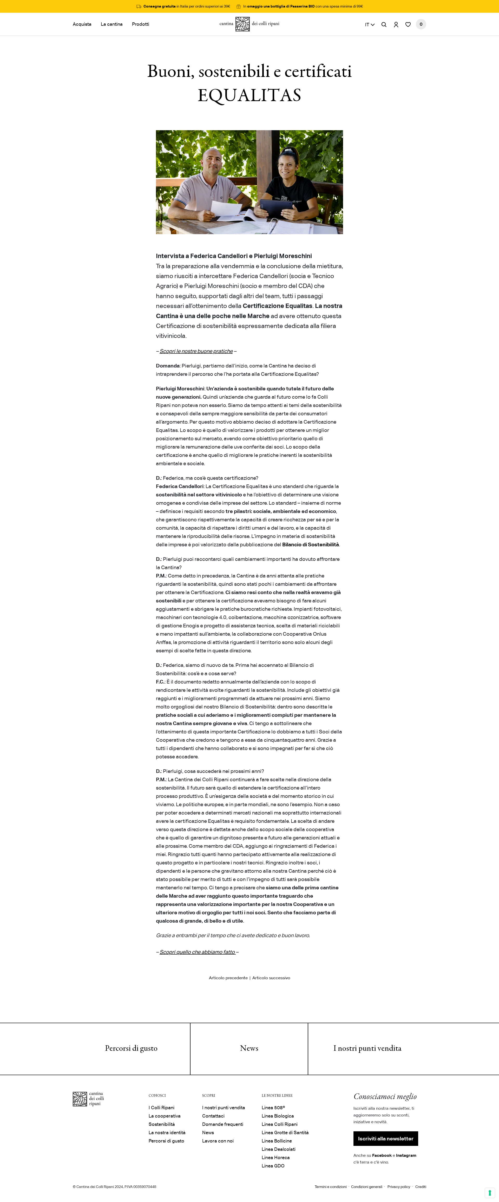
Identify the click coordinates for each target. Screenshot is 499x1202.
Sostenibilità (162, 1124)
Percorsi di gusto (131, 1049)
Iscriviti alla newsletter (385, 1138)
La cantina (112, 24)
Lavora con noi (218, 1141)
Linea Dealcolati (279, 1149)
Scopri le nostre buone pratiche (196, 351)
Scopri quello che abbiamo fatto (197, 952)
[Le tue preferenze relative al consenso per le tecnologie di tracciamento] (490, 1193)
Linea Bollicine (277, 1141)
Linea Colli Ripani (280, 1124)
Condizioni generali (366, 1187)
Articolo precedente (228, 977)
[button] (370, 24)
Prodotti (140, 24)
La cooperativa (165, 1116)
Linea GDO (273, 1165)
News (249, 1049)
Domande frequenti (222, 1124)
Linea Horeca (276, 1157)
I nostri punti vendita (367, 1049)
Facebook (382, 1155)
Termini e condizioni (331, 1187)
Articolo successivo (271, 977)
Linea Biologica (278, 1116)
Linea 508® (273, 1107)
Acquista (82, 24)
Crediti (420, 1187)
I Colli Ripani (161, 1107)
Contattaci (213, 1116)
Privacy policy (399, 1187)
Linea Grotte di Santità (285, 1132)
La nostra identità (167, 1132)
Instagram (406, 1155)
